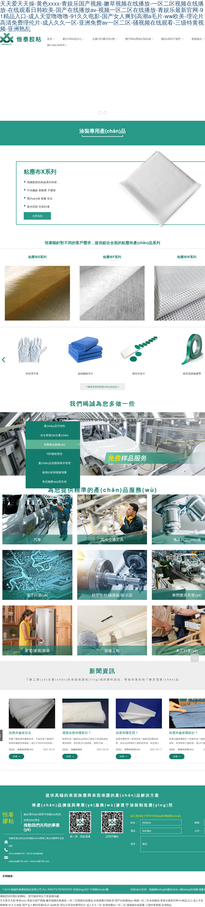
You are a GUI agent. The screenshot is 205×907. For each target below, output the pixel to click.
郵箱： (198, 822)
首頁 (49, 39)
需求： (134, 843)
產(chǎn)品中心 (72, 39)
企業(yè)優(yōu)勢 (103, 39)
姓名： (134, 822)
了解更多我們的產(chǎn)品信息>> (102, 386)
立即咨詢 (37, 216)
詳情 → (16, 756)
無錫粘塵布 (76, 749)
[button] (3, 359)
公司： (198, 830)
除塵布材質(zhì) (25, 749)
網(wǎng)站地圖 (189, 889)
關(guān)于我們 (171, 39)
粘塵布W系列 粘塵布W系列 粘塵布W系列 (186, 287)
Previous (10, 74)
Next (194, 74)
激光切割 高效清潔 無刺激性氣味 (37, 287)
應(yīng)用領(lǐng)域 (138, 39)
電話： (134, 830)
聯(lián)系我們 (56, 45)
